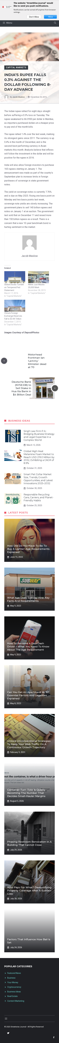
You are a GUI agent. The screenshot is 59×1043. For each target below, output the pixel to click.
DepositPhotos (31, 332)
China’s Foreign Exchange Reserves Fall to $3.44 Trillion (13, 316)
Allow (50, 17)
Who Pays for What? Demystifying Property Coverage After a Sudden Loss (29, 890)
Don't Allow (34, 17)
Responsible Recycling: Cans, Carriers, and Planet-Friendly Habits (38, 497)
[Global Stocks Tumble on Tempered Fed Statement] (14, 277)
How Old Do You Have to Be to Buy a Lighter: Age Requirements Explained (28, 549)
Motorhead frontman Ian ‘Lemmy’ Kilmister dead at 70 (37, 361)
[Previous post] (4, 361)
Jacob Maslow (18, 97)
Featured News (14, 973)
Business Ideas (14, 991)
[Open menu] (6, 1018)
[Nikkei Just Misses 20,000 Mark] (38, 277)
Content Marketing (15, 1001)
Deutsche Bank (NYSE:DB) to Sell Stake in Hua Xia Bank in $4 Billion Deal (21, 388)
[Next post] (55, 388)
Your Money (12, 982)
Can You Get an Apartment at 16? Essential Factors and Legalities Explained (28, 695)
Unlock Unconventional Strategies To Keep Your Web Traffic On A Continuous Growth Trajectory (29, 744)
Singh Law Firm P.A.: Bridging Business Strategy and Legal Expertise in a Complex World (39, 435)
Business (11, 978)
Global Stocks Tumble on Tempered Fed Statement (14, 287)
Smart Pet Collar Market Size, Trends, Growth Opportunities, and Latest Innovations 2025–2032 (38, 479)
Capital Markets (16, 67)
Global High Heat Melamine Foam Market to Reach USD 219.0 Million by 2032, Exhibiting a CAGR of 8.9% (39, 457)
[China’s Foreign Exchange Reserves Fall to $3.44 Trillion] (14, 306)
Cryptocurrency (14, 987)
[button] (55, 23)
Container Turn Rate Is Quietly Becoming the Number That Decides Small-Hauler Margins (26, 793)
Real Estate (12, 996)
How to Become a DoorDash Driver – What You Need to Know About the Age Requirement (28, 646)
